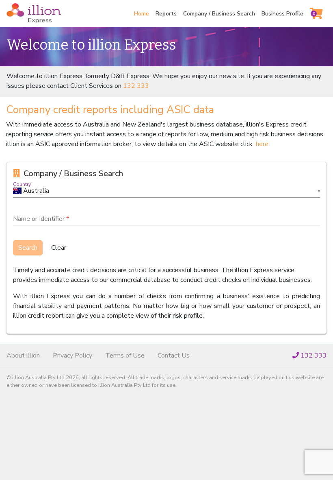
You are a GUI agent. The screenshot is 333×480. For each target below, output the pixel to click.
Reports (166, 13)
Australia (36, 190)
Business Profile (282, 13)
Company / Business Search (219, 13)
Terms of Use (125, 355)
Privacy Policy (72, 355)
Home (141, 13)
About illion (23, 355)
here (262, 144)
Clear (58, 247)
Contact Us (174, 355)
